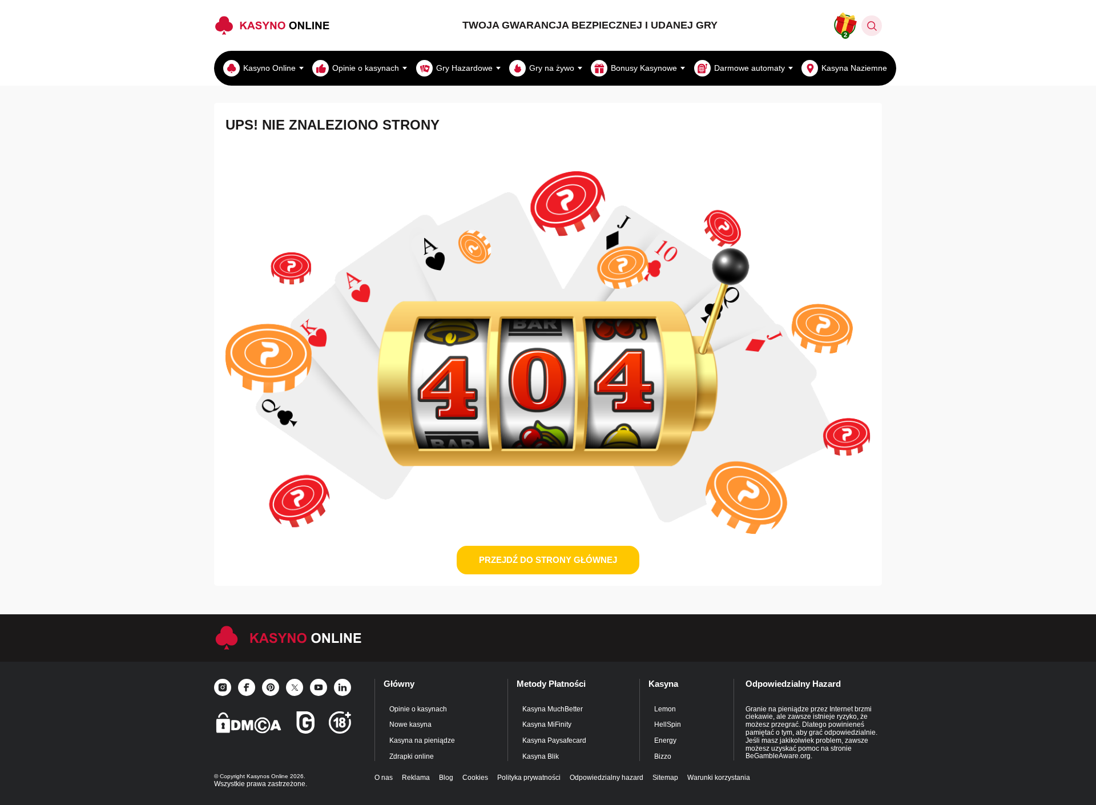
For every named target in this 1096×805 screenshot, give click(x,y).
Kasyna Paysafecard (554, 740)
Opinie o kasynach (418, 709)
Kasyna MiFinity (546, 724)
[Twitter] (294, 687)
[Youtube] (318, 687)
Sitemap (665, 778)
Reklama (416, 778)
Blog (446, 778)
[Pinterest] (270, 687)
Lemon (665, 709)
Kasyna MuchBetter (552, 709)
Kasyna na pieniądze (422, 740)
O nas (383, 778)
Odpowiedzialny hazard (606, 778)
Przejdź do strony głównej (548, 560)
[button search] (871, 25)
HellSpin (667, 724)
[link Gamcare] (305, 726)
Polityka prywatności (529, 778)
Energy (665, 740)
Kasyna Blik (540, 756)
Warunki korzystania (718, 778)
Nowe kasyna (410, 724)
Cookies (475, 778)
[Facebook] (246, 687)
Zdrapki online (411, 756)
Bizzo (662, 756)
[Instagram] (222, 687)
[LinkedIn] (342, 687)
